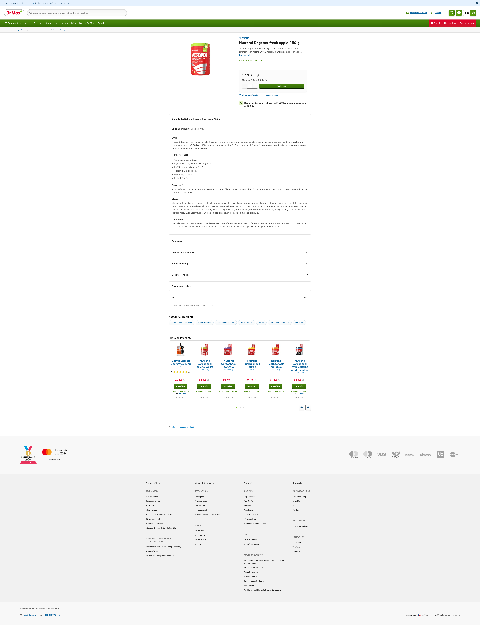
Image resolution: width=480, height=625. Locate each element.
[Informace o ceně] (257, 75)
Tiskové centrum (250, 540)
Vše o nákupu (151, 505)
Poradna (102, 23)
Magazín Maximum (251, 544)
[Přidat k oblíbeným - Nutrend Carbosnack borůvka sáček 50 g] (237, 343)
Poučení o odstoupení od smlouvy (160, 556)
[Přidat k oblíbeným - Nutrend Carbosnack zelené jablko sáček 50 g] (213, 343)
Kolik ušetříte (200, 505)
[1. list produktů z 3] (237, 407)
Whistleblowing (250, 585)
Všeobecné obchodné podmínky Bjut (161, 528)
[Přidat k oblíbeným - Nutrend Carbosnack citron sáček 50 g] (261, 343)
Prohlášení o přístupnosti (254, 567)
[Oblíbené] (452, 13)
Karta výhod (52, 23)
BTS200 (30, 3)
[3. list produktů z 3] (243, 407)
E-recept (38, 23)
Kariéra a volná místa (301, 526)
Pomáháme (248, 510)
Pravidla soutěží (250, 576)
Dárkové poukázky (153, 519)
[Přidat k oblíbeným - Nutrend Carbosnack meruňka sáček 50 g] (284, 343)
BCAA (261, 322)
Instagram (296, 542)
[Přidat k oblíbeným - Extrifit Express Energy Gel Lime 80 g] (189, 343)
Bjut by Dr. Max (86, 23)
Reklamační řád (152, 551)
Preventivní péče (250, 505)
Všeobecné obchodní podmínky (159, 514)
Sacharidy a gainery (226, 322)
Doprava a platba (153, 501)
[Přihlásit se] (459, 13)
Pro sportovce (246, 322)
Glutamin (299, 322)
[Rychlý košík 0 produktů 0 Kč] (473, 13)
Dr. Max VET (200, 544)
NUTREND (244, 38)
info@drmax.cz (30, 615)
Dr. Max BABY (200, 540)
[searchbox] (77, 12)
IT (459, 615)
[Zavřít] (477, 3)
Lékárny (295, 505)
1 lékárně (182, 394)
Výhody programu (202, 501)
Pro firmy (296, 510)
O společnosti (249, 496)
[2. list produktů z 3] (240, 407)
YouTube (296, 547)
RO (456, 615)
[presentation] (180, 350)
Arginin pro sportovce (279, 322)
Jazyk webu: (411, 615)
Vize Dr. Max (249, 501)
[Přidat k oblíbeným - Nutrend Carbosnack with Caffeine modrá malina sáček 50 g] (308, 343)
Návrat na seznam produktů (183, 427)
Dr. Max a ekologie (251, 514)
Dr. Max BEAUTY (202, 535)
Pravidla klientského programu (207, 514)
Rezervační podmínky (154, 523)
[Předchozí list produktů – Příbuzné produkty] (301, 407)
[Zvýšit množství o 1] (255, 86)
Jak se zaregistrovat (203, 510)
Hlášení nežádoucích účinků (255, 523)
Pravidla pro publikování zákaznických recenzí (262, 590)
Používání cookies (251, 572)
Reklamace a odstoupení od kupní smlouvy (163, 547)
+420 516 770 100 (52, 615)
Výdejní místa (151, 510)
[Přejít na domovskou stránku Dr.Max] (14, 12)
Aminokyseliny (204, 322)
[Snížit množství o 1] (244, 86)
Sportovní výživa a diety (181, 322)
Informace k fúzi (250, 519)
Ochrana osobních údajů (254, 581)
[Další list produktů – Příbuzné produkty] (308, 407)
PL (453, 615)
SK (449, 615)
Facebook (296, 551)
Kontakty (296, 501)
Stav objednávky (153, 496)
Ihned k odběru (68, 23)
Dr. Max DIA (199, 531)
